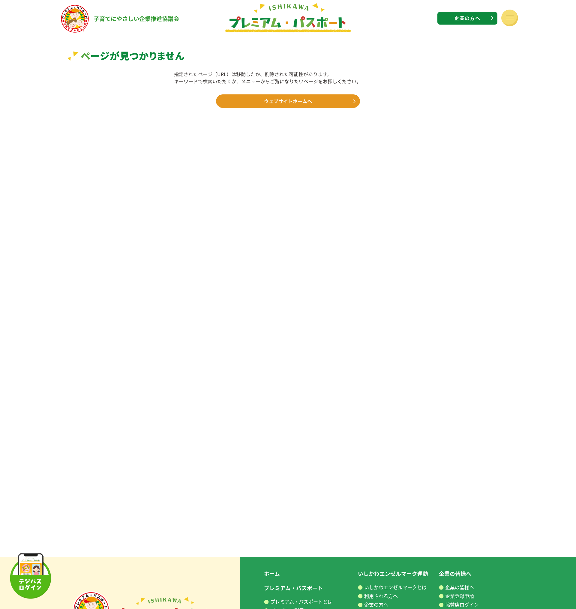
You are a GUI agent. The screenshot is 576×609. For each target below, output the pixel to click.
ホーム (272, 573)
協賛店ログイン (462, 605)
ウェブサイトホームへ (288, 101)
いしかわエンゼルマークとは (395, 587)
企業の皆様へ (459, 587)
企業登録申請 (459, 596)
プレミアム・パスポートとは (301, 602)
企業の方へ (467, 18)
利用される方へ (381, 596)
